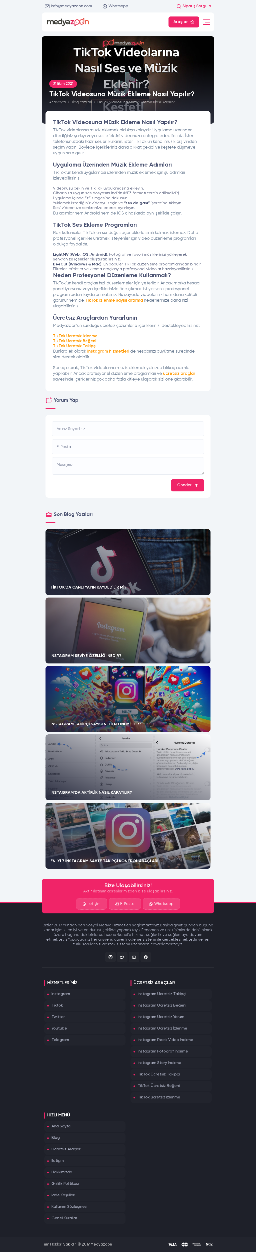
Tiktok (57, 1006)
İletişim (94, 904)
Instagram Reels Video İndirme (165, 1040)
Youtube (59, 1029)
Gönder (184, 485)
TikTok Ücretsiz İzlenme (75, 336)
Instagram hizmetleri (108, 351)
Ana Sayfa (61, 1126)
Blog (56, 1138)
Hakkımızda (62, 1172)
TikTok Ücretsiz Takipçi (74, 346)
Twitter (58, 1017)
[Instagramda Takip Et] (110, 957)
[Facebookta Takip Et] (145, 957)
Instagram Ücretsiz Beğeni (162, 1006)
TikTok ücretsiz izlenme (159, 1097)
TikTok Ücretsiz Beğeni (74, 341)
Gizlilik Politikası (65, 1184)
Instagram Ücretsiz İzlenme (162, 1029)
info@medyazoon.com (71, 6)
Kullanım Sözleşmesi (69, 1207)
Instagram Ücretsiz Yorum (161, 1017)
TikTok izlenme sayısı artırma (114, 300)
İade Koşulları (63, 1195)
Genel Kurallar (64, 1218)
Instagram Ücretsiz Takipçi (162, 994)
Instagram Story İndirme (159, 1063)
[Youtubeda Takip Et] (134, 957)
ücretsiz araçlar (179, 374)
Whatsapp (118, 6)
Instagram (61, 994)
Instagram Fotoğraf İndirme (163, 1051)
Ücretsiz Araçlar (66, 1149)
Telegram (60, 1040)
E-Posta (127, 904)
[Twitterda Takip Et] (122, 957)
